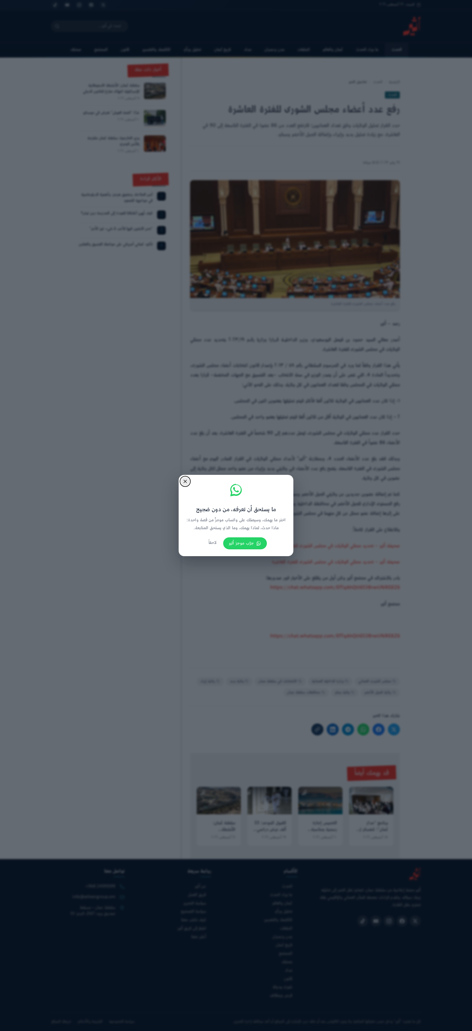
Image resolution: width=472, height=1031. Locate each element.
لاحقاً (212, 543)
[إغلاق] (185, 481)
